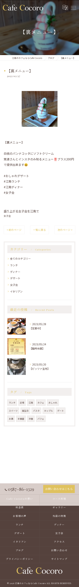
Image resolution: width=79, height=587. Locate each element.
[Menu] (73, 7)
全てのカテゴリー (20, 258)
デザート (15, 278)
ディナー (15, 272)
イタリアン (16, 291)
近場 (22, 402)
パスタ (36, 410)
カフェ (40, 402)
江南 (31, 402)
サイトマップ (59, 558)
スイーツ (13, 410)
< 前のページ (14, 230)
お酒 (11, 418)
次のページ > (65, 230)
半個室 (21, 418)
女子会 (7, 216)
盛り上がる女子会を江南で (21, 211)
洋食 (31, 418)
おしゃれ (53, 402)
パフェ (40, 418)
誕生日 (25, 410)
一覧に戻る (39, 230)
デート (60, 410)
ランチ (14, 265)
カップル (48, 410)
